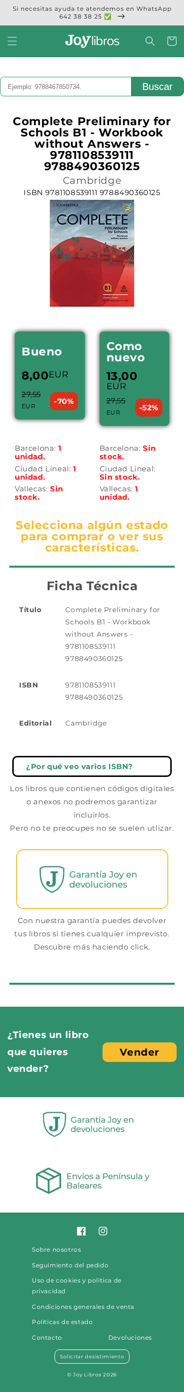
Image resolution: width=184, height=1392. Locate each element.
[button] (12, 41)
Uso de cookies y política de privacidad (77, 1286)
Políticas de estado (62, 1322)
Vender (139, 1052)
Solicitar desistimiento (92, 1356)
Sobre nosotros (56, 1249)
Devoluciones (130, 1337)
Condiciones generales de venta (83, 1306)
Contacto (47, 1337)
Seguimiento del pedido (70, 1265)
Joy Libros (87, 1374)
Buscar (157, 86)
